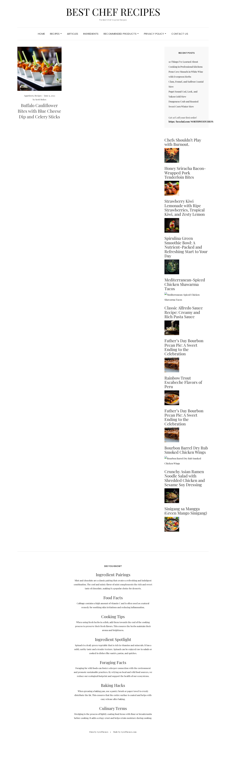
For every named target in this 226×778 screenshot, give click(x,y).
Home (41, 33)
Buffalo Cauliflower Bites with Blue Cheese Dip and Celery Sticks (39, 110)
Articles (72, 33)
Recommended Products (120, 33)
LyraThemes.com (129, 732)
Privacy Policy (154, 33)
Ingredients (91, 33)
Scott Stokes (40, 99)
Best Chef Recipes (113, 11)
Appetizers (29, 95)
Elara (91, 732)
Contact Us (179, 33)
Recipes (55, 33)
